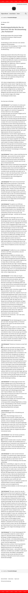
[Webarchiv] (14, 8)
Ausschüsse (12, 13)
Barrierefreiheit (4, 578)
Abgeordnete (4, 13)
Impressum (16, 578)
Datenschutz (10, 578)
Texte (18, 13)
